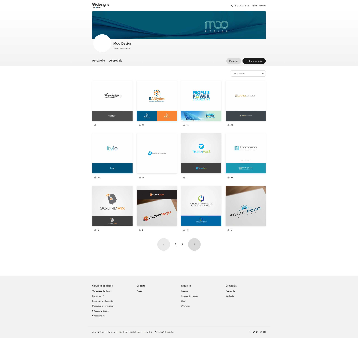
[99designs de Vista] (100, 5)
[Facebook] (250, 332)
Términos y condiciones (129, 332)
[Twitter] (254, 332)
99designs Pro (99, 316)
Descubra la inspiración (103, 306)
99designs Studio (100, 311)
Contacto (230, 296)
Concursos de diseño (102, 291)
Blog (183, 301)
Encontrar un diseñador (103, 301)
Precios (184, 291)
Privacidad (148, 332)
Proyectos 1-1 (98, 296)
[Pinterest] (261, 332)
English (170, 332)
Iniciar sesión (259, 5)
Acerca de (230, 291)
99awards (185, 306)
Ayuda (139, 291)
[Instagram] (264, 332)
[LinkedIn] (257, 332)
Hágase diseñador (189, 296)
